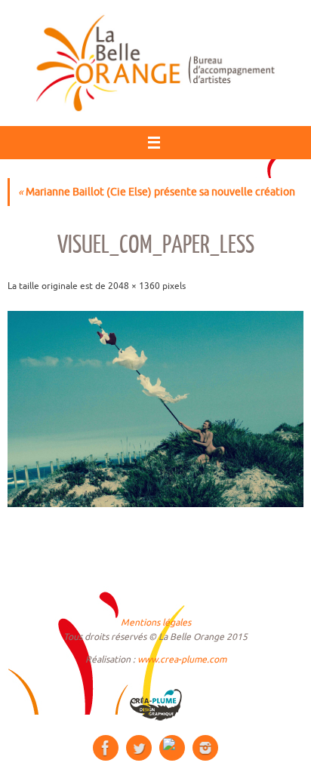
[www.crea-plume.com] (155, 705)
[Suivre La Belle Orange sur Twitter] (139, 748)
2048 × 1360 (134, 286)
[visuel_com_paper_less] (155, 409)
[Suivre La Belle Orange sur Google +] (172, 748)
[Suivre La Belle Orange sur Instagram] (205, 748)
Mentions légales (156, 623)
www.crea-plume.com (181, 660)
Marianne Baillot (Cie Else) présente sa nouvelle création (156, 192)
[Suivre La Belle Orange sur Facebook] (106, 748)
